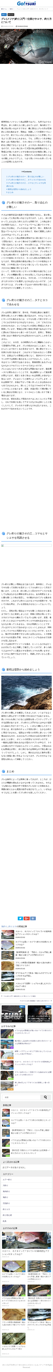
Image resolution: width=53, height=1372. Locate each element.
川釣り (5, 1185)
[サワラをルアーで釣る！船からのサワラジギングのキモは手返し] (26, 976)
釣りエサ (11, 14)
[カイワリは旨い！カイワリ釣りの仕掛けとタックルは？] (26, 945)
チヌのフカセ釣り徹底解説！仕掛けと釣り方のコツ (35, 1000)
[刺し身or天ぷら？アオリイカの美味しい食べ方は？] (26, 1086)
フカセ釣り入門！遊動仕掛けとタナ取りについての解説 (19, 996)
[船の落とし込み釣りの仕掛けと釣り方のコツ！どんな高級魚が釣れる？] (26, 1044)
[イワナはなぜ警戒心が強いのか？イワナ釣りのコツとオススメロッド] (26, 1034)
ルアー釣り (7, 1179)
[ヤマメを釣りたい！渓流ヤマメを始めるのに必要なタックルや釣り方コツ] (26, 1075)
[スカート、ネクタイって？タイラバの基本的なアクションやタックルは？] (26, 934)
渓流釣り (6, 1203)
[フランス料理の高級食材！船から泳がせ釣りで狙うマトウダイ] (26, 966)
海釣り (4, 14)
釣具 (4, 1221)
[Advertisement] (26, 92)
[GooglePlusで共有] (27, 918)
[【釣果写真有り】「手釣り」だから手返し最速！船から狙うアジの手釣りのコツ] (26, 955)
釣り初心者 (7, 1215)
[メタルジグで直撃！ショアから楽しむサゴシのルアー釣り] (26, 987)
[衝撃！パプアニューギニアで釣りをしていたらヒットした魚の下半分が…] (26, 1054)
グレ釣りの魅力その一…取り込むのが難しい (25, 176)
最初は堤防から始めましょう (18, 189)
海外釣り (6, 1191)
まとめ (9, 192)
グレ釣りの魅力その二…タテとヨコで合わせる (26, 180)
